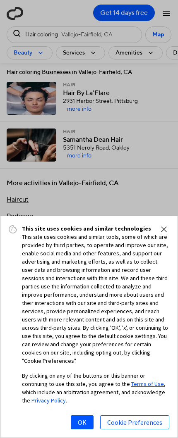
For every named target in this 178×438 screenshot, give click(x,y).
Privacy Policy (48, 400)
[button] (164, 229)
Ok (82, 422)
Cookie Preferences (134, 422)
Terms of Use (147, 384)
